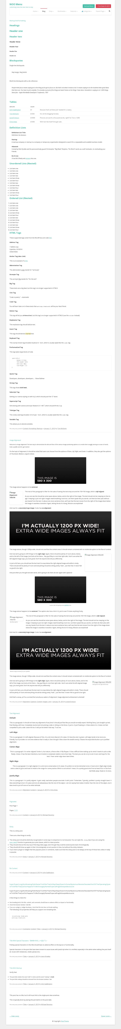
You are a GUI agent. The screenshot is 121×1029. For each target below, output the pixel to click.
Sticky (11, 827)
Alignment (26, 702)
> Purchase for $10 (103, 6)
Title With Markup (16, 968)
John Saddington (15, 110)
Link (49, 702)
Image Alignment (15, 440)
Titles (38, 929)
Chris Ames (13, 122)
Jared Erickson (14, 118)
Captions (33, 702)
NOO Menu (16, 4)
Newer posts (106, 1016)
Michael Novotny (48, 815)
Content (25, 429)
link (26, 261)
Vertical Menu (88, 6)
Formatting (32, 429)
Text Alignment (15, 713)
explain (28, 158)
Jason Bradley (45, 956)
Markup (39, 429)
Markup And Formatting (18, 21)
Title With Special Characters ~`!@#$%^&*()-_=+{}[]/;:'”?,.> (28, 941)
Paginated (13, 802)
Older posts (14, 1016)
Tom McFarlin (14, 114)
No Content (13, 868)
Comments (26, 929)
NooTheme (65, 1021)
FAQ (50, 238)
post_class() (13, 842)
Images (45, 702)
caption (66, 605)
